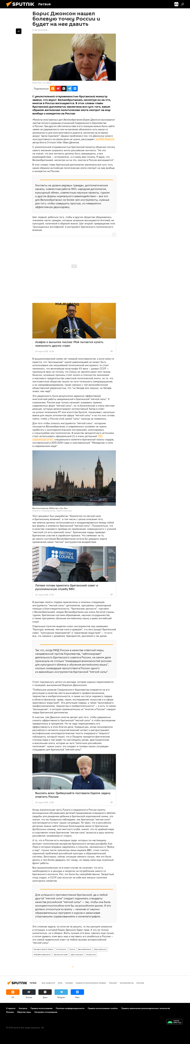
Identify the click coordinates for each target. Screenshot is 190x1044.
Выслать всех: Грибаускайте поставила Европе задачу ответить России (72, 794)
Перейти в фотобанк (64, 511)
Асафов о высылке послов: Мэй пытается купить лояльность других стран (69, 343)
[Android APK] (174, 1022)
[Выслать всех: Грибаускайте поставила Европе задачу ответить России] (74, 772)
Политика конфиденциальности (70, 1008)
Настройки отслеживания (45, 1012)
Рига (60, 983)
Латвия (69, 983)
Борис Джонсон (100, 949)
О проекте (10, 1008)
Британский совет (61, 954)
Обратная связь (24, 1012)
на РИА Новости (105, 139)
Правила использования (41, 1008)
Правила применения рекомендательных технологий (145, 1008)
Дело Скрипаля (77, 954)
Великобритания (84, 949)
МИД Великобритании (42, 954)
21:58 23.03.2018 (39, 30)
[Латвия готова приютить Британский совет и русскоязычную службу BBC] (74, 564)
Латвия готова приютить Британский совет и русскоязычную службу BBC (66, 587)
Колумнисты (61, 949)
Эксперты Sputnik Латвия (43, 949)
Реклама (10, 1012)
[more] (111, 351)
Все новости (48, 983)
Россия (72, 949)
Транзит (113, 983)
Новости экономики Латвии (91, 983)
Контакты (23, 1008)
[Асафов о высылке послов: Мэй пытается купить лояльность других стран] (74, 320)
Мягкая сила (91, 954)
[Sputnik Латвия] (21, 7)
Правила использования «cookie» (103, 1008)
